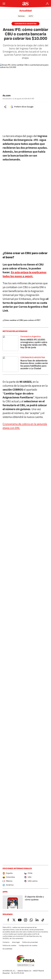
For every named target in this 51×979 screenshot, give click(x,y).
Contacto (6, 942)
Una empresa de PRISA (25, 959)
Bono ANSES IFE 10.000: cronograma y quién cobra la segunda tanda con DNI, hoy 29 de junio (33, 343)
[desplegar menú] (4, 3)
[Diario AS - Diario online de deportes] (25, 3)
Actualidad (25, 10)
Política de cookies (9, 945)
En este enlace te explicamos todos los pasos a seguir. (24, 274)
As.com (7, 95)
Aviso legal (16, 942)
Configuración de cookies (28, 945)
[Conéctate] (47, 3)
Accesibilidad (7, 949)
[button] (5, 106)
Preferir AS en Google (23, 107)
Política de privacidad (30, 942)
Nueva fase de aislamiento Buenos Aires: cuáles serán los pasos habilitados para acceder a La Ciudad (34, 364)
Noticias (21, 16)
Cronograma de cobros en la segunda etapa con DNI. (25, 426)
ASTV (31, 16)
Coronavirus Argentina (30, 336)
